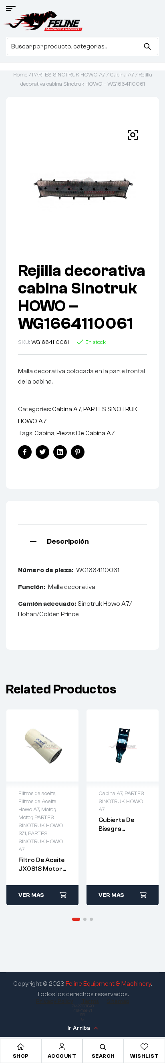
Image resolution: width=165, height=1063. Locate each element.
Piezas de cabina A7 (85, 433)
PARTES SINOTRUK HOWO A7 (68, 75)
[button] (133, 135)
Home (20, 75)
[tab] (82, 540)
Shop (21, 1056)
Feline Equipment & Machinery (108, 983)
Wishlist (144, 1056)
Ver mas (31, 895)
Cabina (44, 433)
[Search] (147, 46)
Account (62, 1056)
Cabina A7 (122, 75)
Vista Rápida (42, 745)
